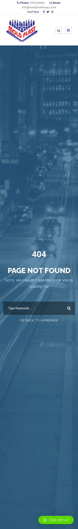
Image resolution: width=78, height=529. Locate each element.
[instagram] (52, 11)
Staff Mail (33, 11)
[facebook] (44, 11)
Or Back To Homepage (39, 320)
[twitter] (48, 11)
